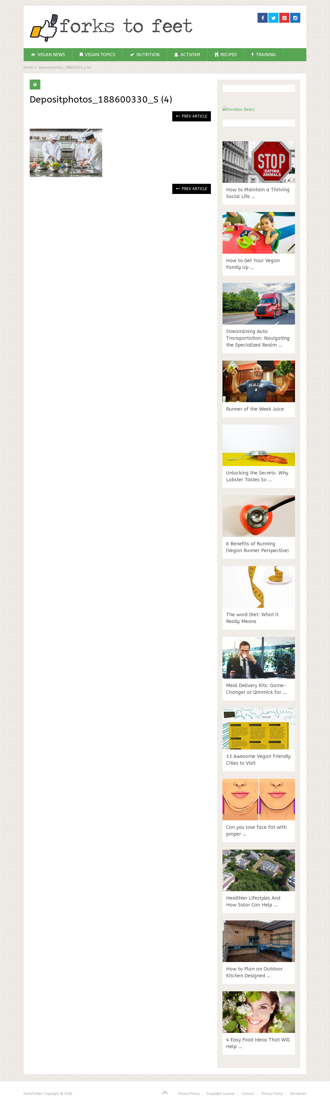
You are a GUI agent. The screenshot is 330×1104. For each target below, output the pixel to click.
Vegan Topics (99, 54)
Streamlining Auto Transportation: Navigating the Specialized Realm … (258, 338)
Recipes (228, 54)
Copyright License (221, 1094)
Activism (189, 54)
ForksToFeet (33, 1094)
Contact (248, 1094)
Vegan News (50, 54)
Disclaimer (298, 1094)
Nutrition (147, 54)
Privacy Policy (189, 1094)
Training (265, 54)
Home (28, 68)
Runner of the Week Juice (255, 409)
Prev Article (193, 116)
